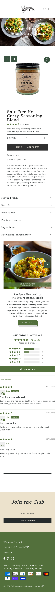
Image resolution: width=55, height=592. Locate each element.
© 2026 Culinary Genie (14, 586)
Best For (6, 205)
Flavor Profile (9, 197)
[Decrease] (37, 138)
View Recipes (27, 323)
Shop (41, 565)
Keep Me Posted (27, 521)
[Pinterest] (8, 558)
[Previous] (7, 59)
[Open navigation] (7, 9)
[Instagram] (12, 558)
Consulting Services (33, 568)
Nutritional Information (16, 234)
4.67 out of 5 (35, 340)
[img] (6, 387)
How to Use (8, 212)
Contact (34, 565)
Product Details (11, 219)
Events (25, 565)
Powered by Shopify (35, 586)
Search (7, 565)
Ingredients (8, 227)
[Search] (44, 9)
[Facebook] (4, 558)
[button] (13, 124)
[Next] (14, 59)
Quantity (11, 138)
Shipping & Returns (13, 568)
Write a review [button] (27, 369)
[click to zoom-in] (47, 60)
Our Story (16, 565)
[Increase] (44, 138)
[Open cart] (49, 9)
